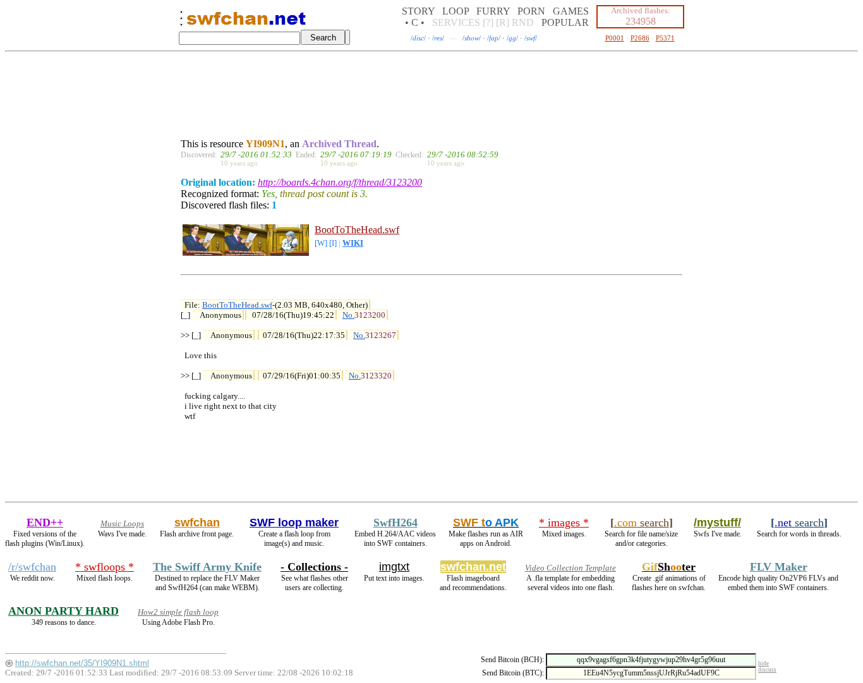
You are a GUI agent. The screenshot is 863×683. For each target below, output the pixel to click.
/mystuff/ (717, 522)
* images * (564, 522)
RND (523, 22)
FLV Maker (778, 566)
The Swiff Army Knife (207, 566)
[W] (321, 243)
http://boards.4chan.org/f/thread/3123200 (340, 182)
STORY (418, 11)
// (418, 38)
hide (763, 663)
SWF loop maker (294, 522)
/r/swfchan (32, 566)
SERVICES (456, 22)
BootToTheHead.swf (357, 229)
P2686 (640, 38)
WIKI (352, 243)
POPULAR (565, 22)
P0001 (614, 38)
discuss (767, 670)
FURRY (493, 11)
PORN (531, 11)
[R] (502, 22)
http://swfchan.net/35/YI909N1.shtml (82, 663)
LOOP (455, 11)
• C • (415, 22)
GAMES (571, 11)
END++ (45, 522)
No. (348, 315)
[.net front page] (181, 22)
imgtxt (394, 566)
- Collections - (314, 566)
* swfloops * (104, 566)
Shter (669, 566)
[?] (488, 22)
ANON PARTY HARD (63, 611)
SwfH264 (395, 522)
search (641, 522)
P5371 (665, 38)
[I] (333, 243)
